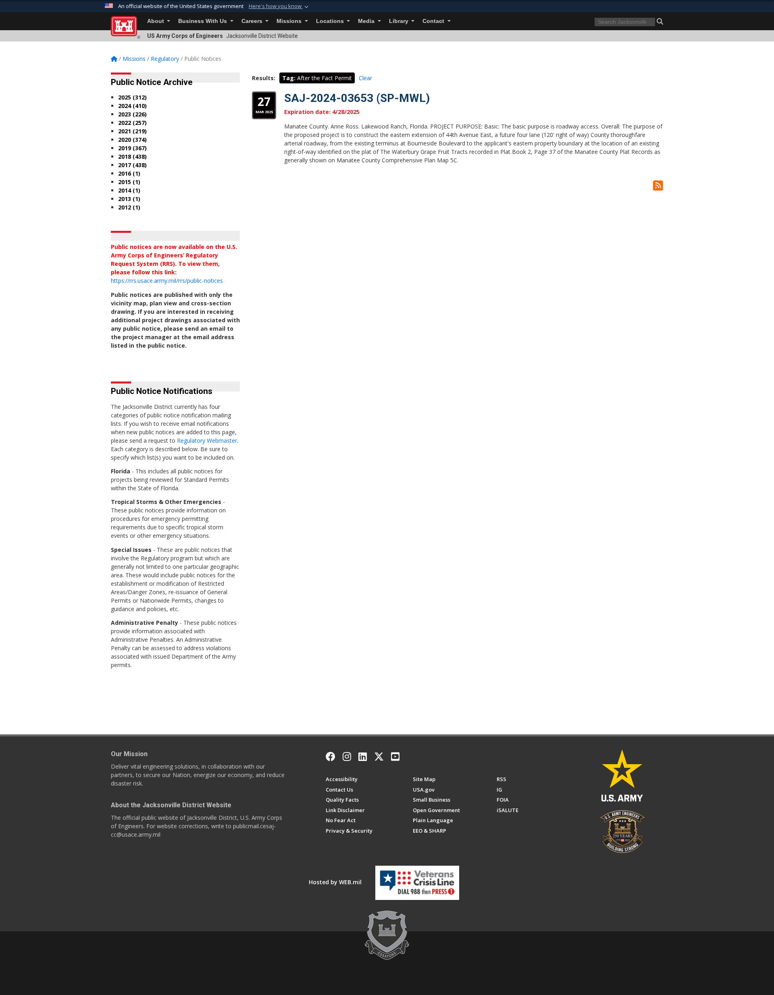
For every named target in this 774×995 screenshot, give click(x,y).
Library (399, 21)
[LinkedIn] (362, 756)
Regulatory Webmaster (207, 440)
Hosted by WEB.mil (335, 882)
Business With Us (203, 21)
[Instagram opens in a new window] (347, 756)
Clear (365, 78)
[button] (279, 6)
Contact (434, 21)
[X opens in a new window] (379, 756)
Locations (330, 21)
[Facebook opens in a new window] (330, 756)
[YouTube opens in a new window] (395, 756)
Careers (252, 21)
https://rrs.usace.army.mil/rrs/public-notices (167, 280)
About (156, 21)
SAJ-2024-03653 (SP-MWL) (357, 98)
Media (367, 21)
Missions (290, 21)
